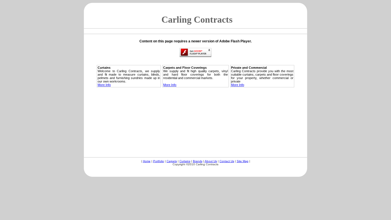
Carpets (172, 161)
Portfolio (158, 161)
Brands (197, 161)
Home (147, 161)
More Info (104, 85)
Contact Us (227, 161)
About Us (211, 161)
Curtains (184, 161)
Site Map (242, 161)
